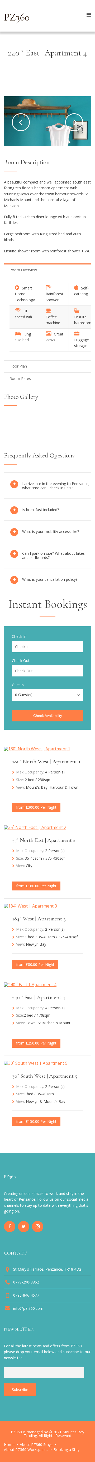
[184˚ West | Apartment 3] (30, 906)
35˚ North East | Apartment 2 (43, 840)
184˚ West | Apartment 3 (39, 918)
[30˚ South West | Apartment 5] (36, 1063)
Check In (19, 636)
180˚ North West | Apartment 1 (46, 761)
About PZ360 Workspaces (26, 1449)
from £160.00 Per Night (36, 885)
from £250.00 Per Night (36, 1043)
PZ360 (17, 17)
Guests (18, 685)
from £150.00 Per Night (36, 1121)
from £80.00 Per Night (35, 964)
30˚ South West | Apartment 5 (44, 1076)
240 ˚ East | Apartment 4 (38, 997)
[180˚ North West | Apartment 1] (37, 749)
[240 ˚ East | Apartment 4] (30, 984)
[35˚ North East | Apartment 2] (35, 827)
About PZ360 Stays (36, 1444)
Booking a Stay (66, 1449)
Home (9, 1444)
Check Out (21, 661)
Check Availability (47, 716)
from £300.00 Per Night (36, 807)
